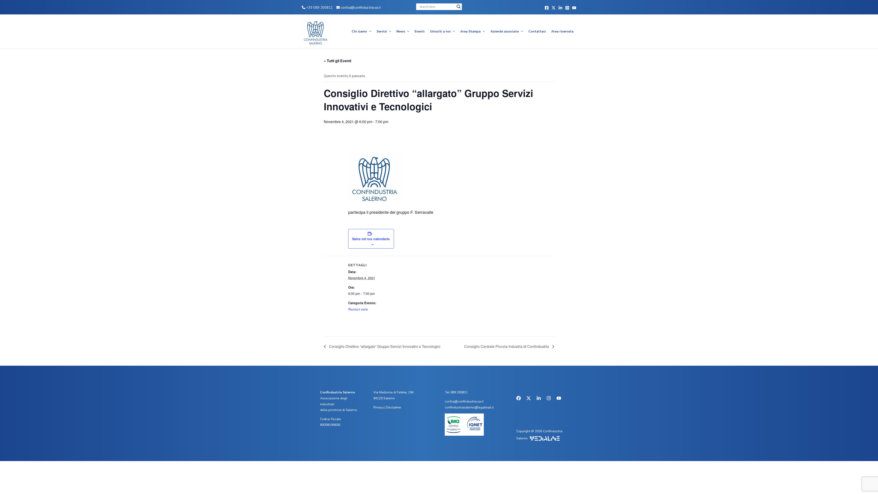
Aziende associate (504, 31)
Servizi (382, 31)
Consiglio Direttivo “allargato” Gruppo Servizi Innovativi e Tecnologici (384, 346)
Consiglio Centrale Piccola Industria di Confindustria (507, 346)
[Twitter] (553, 8)
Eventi (420, 31)
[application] (369, 31)
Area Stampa (470, 31)
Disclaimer (393, 407)
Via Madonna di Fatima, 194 (393, 392)
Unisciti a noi (440, 31)
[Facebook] (547, 8)
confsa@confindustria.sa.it (361, 7)
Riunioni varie (358, 309)
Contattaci (537, 31)
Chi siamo (359, 31)
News (400, 31)
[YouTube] (574, 8)
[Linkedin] (560, 8)
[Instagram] (567, 8)
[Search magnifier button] (458, 6)
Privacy (378, 407)
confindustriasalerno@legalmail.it (469, 407)
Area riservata (562, 31)
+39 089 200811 (319, 7)
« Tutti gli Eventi (337, 60)
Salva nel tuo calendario (371, 238)
